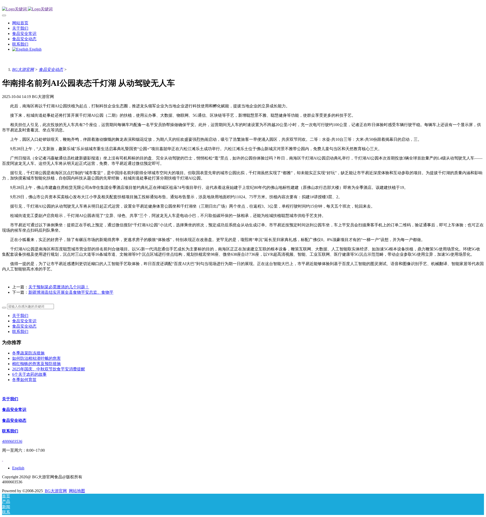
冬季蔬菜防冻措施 (28, 353)
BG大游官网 (23, 69)
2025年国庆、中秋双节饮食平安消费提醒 (48, 369)
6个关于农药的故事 (29, 374)
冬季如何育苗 (24, 379)
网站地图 (77, 491)
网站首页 (20, 23)
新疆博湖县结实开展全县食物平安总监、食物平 (70, 292)
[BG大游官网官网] (243, 9)
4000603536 (12, 441)
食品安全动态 (51, 69)
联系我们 (20, 331)
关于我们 (20, 315)
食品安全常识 (24, 321)
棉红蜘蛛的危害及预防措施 (36, 364)
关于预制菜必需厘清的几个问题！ (58, 287)
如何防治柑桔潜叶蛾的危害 (36, 358)
